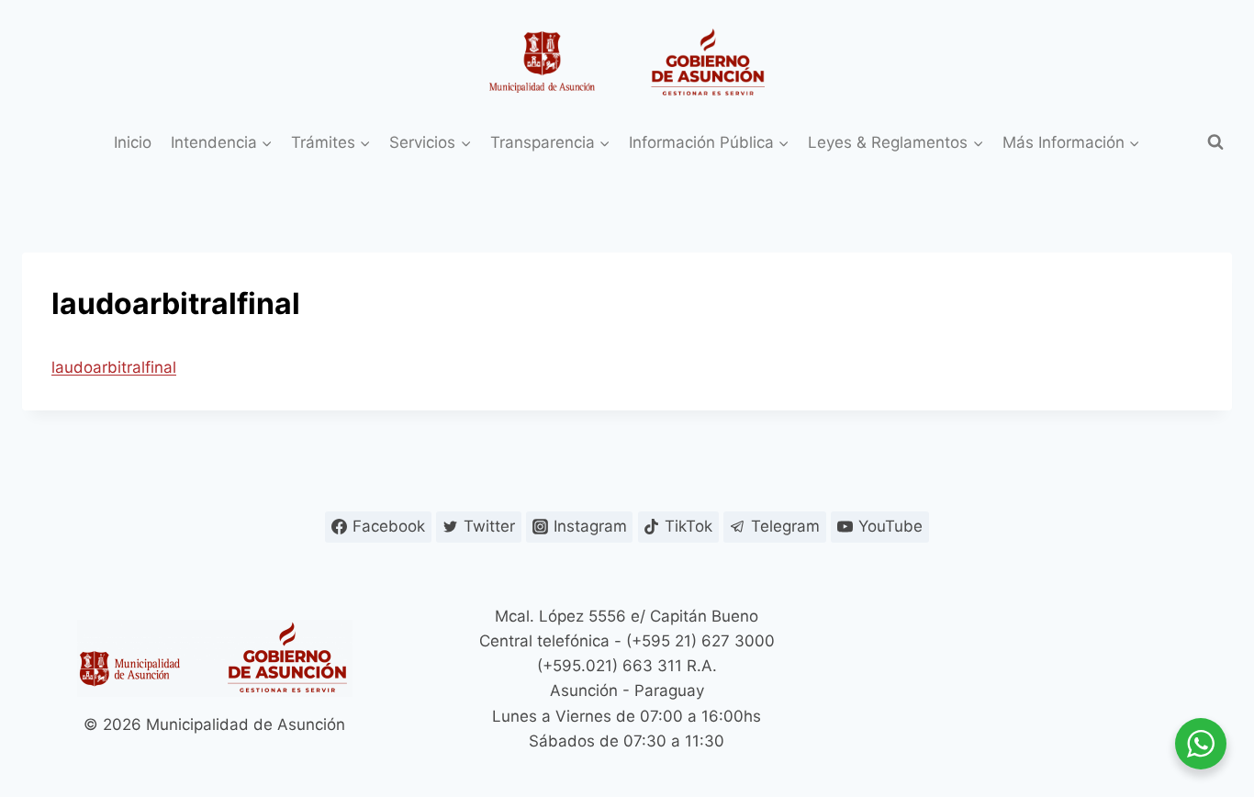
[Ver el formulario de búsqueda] (1215, 142)
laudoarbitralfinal (113, 367)
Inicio (132, 142)
